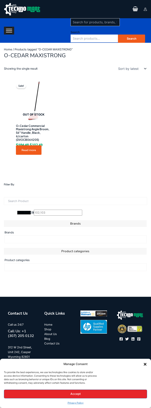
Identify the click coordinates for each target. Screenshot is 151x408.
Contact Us (52, 343)
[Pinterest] (139, 339)
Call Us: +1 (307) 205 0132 (21, 333)
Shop (47, 329)
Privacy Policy (76, 402)
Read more (28, 150)
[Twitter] (127, 339)
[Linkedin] (133, 339)
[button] (145, 364)
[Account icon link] (145, 9)
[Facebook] (121, 339)
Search (75, 32)
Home (8, 49)
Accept (75, 394)
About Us (50, 334)
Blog (47, 339)
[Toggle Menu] (9, 30)
